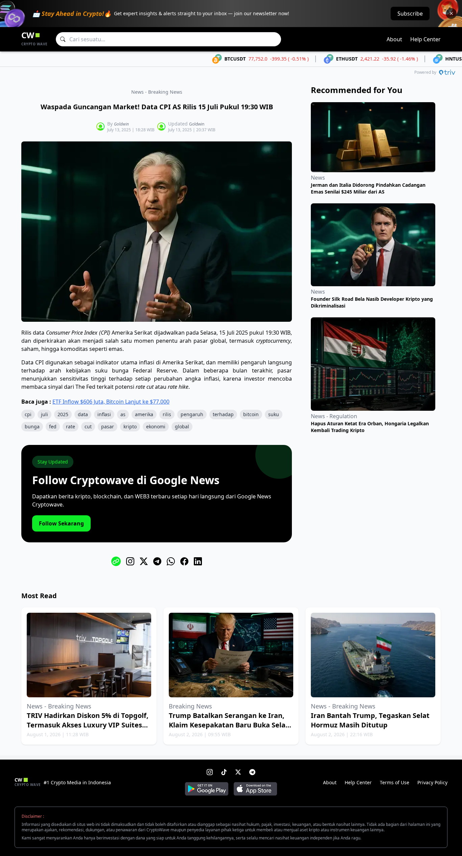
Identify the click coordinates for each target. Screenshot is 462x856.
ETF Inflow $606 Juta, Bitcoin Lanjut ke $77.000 (110, 401)
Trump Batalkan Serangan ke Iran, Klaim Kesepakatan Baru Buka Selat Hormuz (228, 725)
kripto (130, 426)
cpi (28, 414)
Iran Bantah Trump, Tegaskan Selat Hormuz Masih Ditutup (370, 720)
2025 (62, 414)
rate (70, 426)
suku (273, 414)
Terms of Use (394, 782)
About (394, 39)
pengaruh (192, 414)
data (83, 414)
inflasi (104, 414)
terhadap (223, 414)
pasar (107, 426)
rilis (167, 414)
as (122, 414)
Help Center (425, 39)
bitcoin (251, 414)
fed (52, 426)
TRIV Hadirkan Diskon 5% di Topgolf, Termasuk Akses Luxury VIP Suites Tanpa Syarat (87, 725)
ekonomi (155, 426)
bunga (32, 426)
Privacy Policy (432, 782)
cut (88, 426)
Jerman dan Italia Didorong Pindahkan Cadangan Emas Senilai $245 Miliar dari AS (368, 188)
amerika (144, 414)
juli (44, 414)
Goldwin (121, 124)
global (182, 426)
